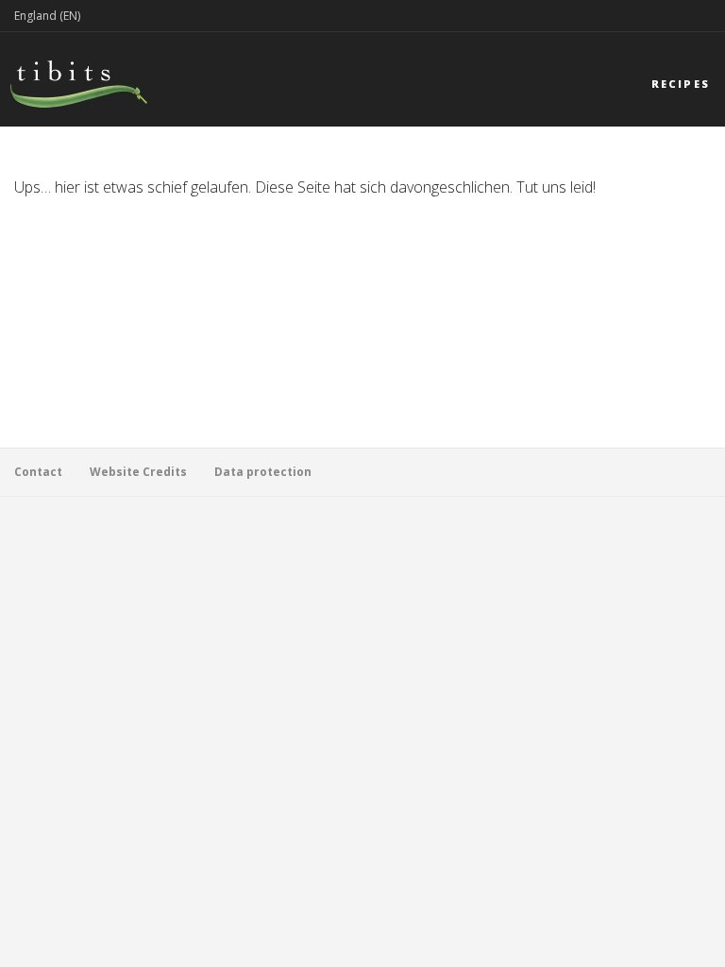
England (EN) (47, 16)
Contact (38, 472)
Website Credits (138, 472)
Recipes (680, 83)
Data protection (263, 472)
